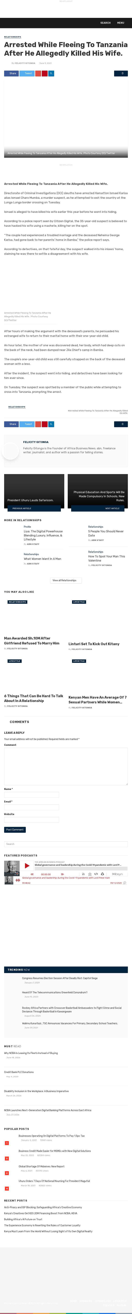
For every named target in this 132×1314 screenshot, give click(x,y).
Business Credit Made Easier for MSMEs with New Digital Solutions (55, 1151)
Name (8, 789)
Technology (102, 1301)
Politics (108, 1305)
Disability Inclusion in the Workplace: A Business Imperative (36, 1091)
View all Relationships (64, 580)
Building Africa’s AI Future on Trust (23, 1219)
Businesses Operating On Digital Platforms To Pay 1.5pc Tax (52, 1136)
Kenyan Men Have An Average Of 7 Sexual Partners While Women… (98, 699)
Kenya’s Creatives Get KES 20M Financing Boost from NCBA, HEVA (40, 1213)
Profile (27, 526)
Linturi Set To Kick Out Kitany (94, 644)
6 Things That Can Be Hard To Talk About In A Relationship (33, 698)
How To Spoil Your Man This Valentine (106, 558)
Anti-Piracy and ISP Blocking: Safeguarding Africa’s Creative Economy (43, 1207)
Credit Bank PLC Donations (19, 1072)
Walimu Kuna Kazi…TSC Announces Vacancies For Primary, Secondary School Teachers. (70, 1023)
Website (9, 814)
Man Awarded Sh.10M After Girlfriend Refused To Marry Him (31, 640)
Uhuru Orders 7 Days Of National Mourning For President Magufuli (54, 1181)
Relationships (12, 37)
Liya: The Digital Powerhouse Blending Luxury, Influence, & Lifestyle (43, 535)
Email (8, 801)
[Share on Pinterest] (45, 73)
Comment (10, 745)
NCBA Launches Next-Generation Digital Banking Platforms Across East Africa (47, 1110)
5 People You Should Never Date (106, 533)
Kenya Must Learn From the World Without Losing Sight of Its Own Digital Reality (48, 1231)
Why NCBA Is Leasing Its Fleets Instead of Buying (31, 1053)
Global (122, 1305)
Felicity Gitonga (25, 63)
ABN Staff (33, 544)
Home (73, 1301)
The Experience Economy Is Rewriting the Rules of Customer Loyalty (42, 1225)
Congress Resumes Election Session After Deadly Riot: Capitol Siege (60, 978)
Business (85, 1301)
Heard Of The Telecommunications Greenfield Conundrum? (54, 992)
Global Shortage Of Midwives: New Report (41, 1166)
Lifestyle (79, 602)
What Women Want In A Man (42, 558)
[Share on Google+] (38, 73)
